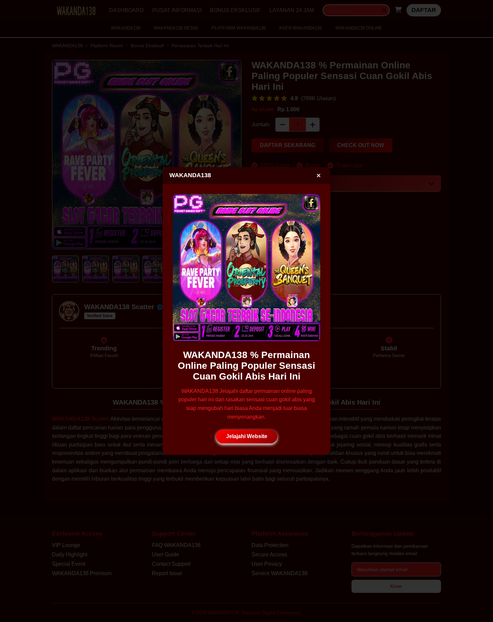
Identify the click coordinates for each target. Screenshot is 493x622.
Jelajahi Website (246, 436)
